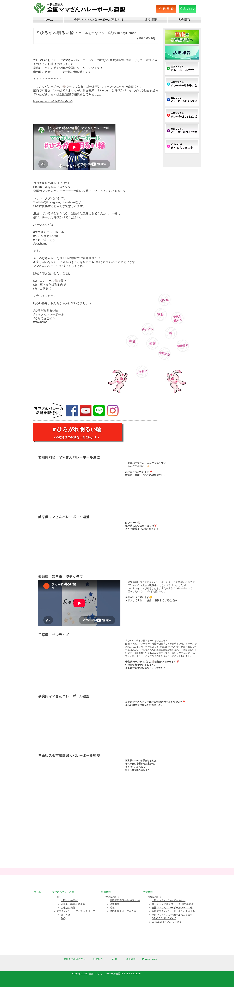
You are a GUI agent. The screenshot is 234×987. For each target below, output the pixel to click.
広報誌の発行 (68, 907)
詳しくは (65, 914)
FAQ (63, 918)
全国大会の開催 (69, 900)
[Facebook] (72, 410)
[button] (166, 9)
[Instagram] (113, 410)
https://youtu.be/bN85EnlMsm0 (52, 101)
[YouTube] (85, 410)
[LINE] (99, 410)
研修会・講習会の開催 (73, 904)
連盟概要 (114, 904)
